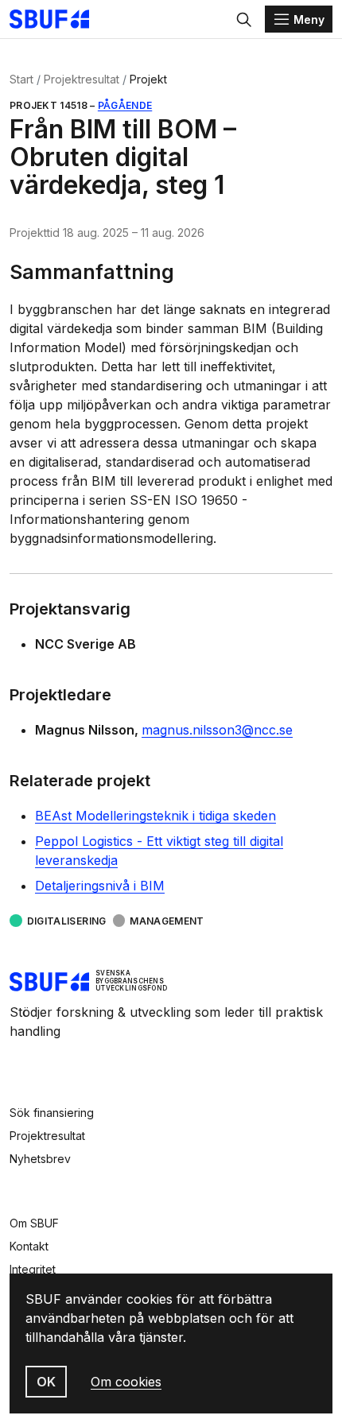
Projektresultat (81, 79)
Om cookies (126, 1382)
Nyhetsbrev (40, 1158)
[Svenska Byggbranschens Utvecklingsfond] (57, 19)
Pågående (125, 105)
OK (46, 1382)
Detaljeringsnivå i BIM (100, 886)
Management (167, 921)
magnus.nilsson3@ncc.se (217, 730)
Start (21, 79)
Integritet (33, 1269)
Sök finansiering (52, 1112)
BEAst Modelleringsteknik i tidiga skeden (155, 816)
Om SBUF (34, 1223)
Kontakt (29, 1246)
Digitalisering (67, 921)
